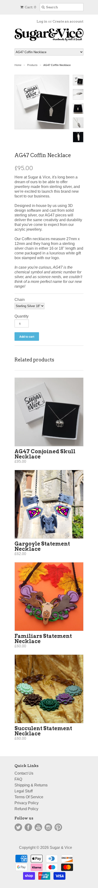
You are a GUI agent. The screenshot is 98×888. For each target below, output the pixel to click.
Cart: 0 (30, 7)
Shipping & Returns (31, 785)
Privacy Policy (27, 803)
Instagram (48, 827)
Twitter (18, 827)
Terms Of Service (29, 797)
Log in (42, 21)
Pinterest (58, 827)
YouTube (38, 827)
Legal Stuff (24, 791)
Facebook (28, 827)
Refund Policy (26, 809)
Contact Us (24, 773)
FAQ (18, 779)
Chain (20, 300)
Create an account (68, 21)
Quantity (22, 316)
